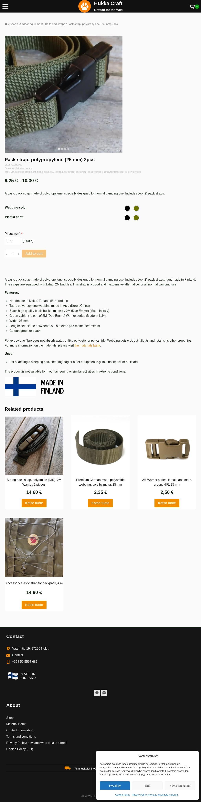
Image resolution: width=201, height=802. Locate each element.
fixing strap (43, 172)
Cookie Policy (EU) (19, 749)
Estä (147, 785)
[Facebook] (97, 693)
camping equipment (25, 172)
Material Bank (16, 724)
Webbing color (16, 207)
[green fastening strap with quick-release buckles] (63, 94)
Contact (17, 655)
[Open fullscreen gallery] (118, 149)
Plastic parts (14, 217)
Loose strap (68, 172)
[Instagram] (104, 693)
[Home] (6, 24)
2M (12, 172)
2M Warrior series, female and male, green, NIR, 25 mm (167, 482)
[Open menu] (4, 6)
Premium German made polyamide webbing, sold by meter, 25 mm (100, 482)
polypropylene (95, 172)
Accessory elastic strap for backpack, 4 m (34, 583)
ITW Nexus (55, 172)
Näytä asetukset (179, 785)
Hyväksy (115, 785)
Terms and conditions (21, 736)
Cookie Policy (122, 794)
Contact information (19, 730)
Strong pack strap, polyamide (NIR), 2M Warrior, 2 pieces (34, 482)
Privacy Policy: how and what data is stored (155, 794)
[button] (127, 208)
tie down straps (133, 172)
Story (10, 717)
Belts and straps (24, 168)
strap (106, 172)
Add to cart (34, 254)
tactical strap (117, 172)
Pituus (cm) (13, 233)
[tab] (59, 149)
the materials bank (87, 345)
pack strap (81, 172)
